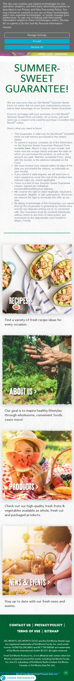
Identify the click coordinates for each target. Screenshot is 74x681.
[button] (18, 677)
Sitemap (51, 631)
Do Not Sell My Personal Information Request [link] (30, 673)
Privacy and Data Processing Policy (41, 9)
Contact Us (20, 625)
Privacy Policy (48, 625)
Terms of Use (28, 631)
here (27, 148)
